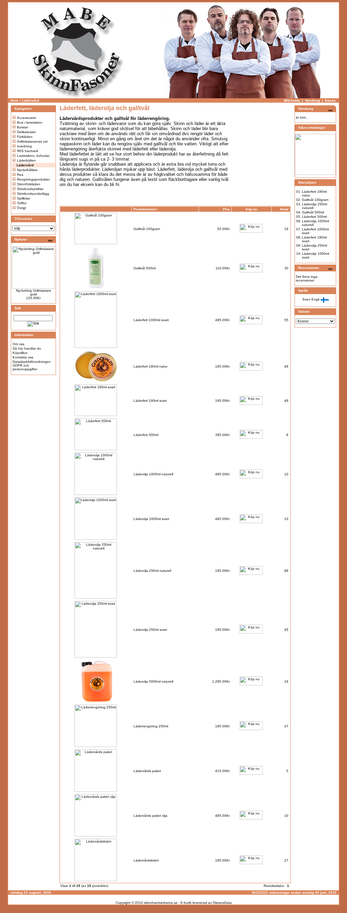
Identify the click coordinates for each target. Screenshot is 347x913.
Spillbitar (23, 198)
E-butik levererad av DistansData (206, 903)
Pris (226, 209)
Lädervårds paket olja (150, 815)
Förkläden (25, 137)
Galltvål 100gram (147, 229)
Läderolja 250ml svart (150, 629)
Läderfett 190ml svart (150, 400)
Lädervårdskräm (146, 860)
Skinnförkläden (28, 184)
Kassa (330, 100)
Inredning (24, 146)
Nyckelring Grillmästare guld (33, 292)
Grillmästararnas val (32, 141)
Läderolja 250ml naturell (152, 571)
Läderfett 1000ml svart (151, 320)
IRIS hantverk (27, 151)
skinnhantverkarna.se (161, 903)
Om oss (18, 344)
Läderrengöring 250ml (151, 726)
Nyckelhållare (27, 170)
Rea (20, 175)
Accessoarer (26, 118)
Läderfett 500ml (146, 435)
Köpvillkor (20, 353)
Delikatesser (26, 132)
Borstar (22, 127)
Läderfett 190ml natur (150, 366)
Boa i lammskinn (29, 122)
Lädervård (30, 100)
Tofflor (21, 203)
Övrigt (21, 208)
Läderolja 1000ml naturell (153, 474)
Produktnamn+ (146, 209)
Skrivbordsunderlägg (33, 193)
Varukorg (312, 100)
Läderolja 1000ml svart (151, 519)
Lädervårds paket (147, 771)
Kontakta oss (23, 357)
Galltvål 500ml (145, 268)
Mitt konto (292, 100)
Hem (14, 100)
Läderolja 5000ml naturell (153, 681)
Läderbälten (26, 160)
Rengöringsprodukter (33, 179)
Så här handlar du (27, 348)
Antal (284, 209)
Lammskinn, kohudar (33, 156)
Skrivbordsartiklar (30, 189)
